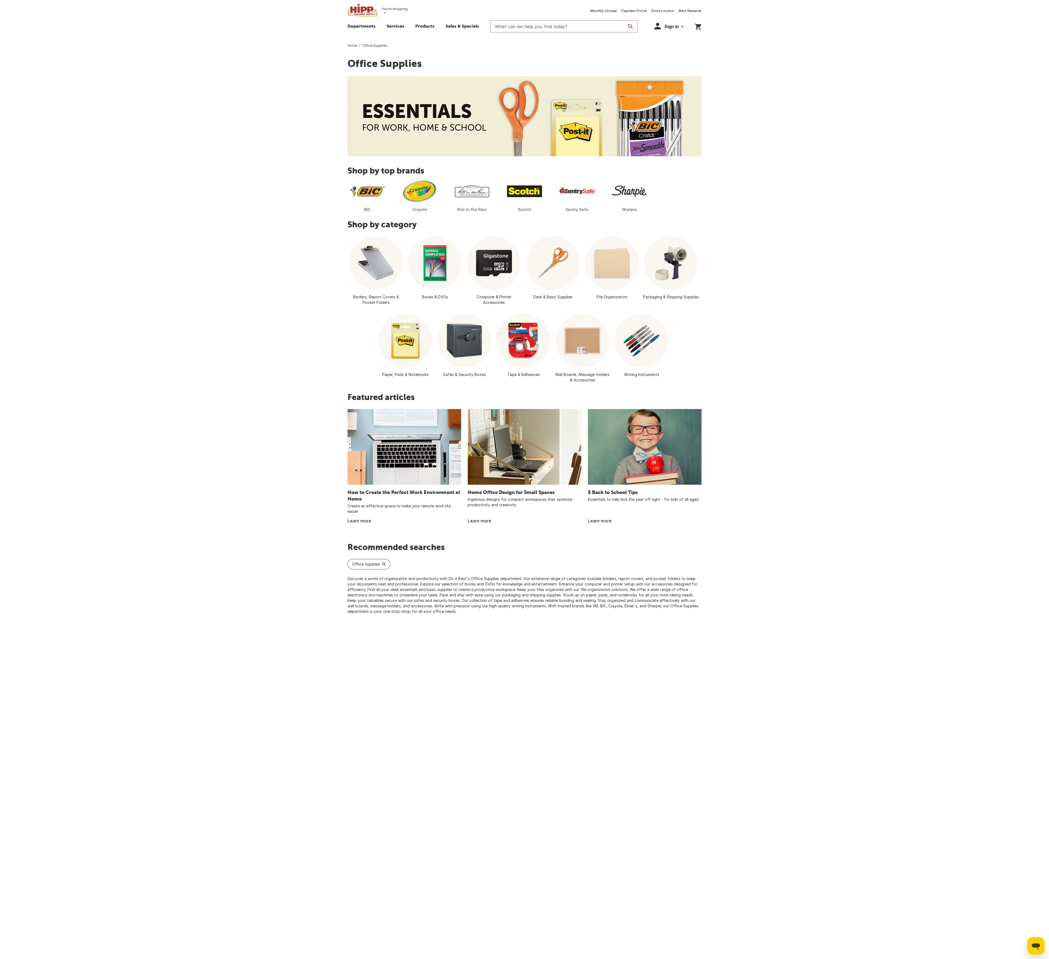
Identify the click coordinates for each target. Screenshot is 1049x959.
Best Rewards (690, 11)
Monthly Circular (603, 11)
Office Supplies (366, 564)
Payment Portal (634, 11)
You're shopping (395, 9)
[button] (425, 27)
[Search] (630, 26)
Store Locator (662, 11)
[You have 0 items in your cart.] (698, 26)
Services (395, 25)
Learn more (359, 520)
